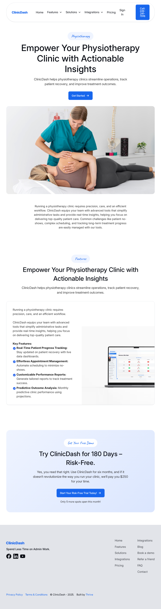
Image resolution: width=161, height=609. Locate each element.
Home (39, 12)
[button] (54, 12)
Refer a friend (146, 559)
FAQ (140, 565)
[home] (19, 12)
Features (52, 12)
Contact (142, 571)
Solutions (71, 12)
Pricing (111, 12)
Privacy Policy (14, 594)
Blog (140, 546)
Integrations (92, 12)
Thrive (89, 594)
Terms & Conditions (36, 594)
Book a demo (145, 553)
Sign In (122, 12)
